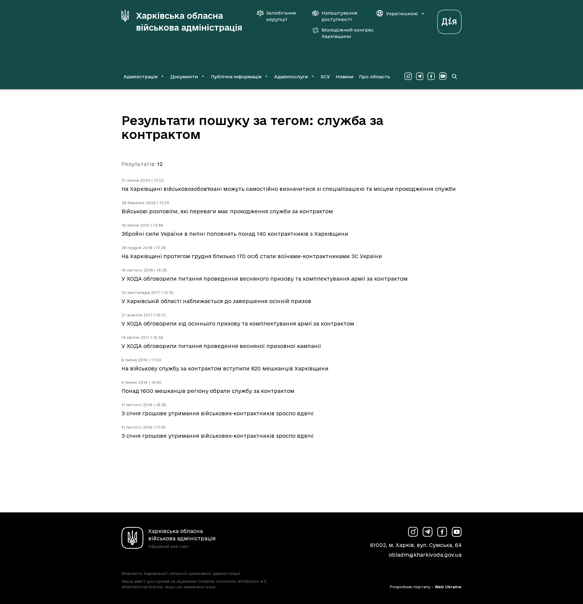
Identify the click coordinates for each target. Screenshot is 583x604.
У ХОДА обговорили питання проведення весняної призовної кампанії (221, 346)
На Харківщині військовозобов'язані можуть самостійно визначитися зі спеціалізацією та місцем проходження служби (288, 189)
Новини (344, 76)
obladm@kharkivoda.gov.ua (425, 555)
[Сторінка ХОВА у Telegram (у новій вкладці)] (419, 76)
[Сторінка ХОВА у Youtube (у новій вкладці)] (442, 76)
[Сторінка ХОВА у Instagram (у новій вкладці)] (408, 76)
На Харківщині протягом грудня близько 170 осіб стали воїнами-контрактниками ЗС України (251, 256)
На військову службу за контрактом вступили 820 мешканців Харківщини (225, 368)
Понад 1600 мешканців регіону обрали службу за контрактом (207, 391)
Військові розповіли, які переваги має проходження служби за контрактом (227, 211)
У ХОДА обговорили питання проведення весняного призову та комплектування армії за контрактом (264, 279)
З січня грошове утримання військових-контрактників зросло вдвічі (217, 413)
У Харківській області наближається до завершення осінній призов (216, 301)
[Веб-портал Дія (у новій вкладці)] (449, 20)
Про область (374, 76)
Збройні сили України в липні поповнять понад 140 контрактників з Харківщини (234, 234)
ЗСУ (325, 76)
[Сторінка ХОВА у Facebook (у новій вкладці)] (431, 76)
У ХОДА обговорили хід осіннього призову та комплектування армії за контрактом (237, 323)
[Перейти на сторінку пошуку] (454, 76)
